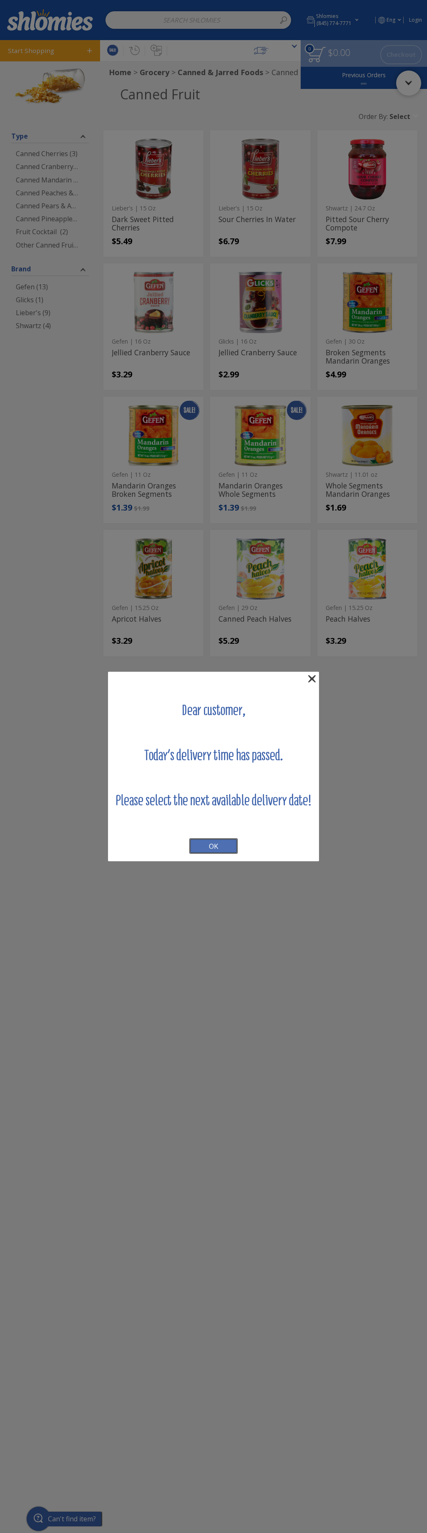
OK (213, 846)
